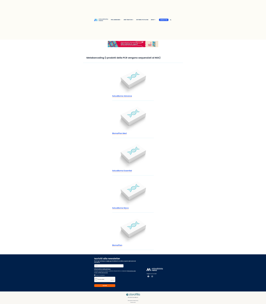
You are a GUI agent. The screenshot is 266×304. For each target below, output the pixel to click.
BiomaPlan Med (119, 133)
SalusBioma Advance (122, 96)
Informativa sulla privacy (133, 300)
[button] (171, 20)
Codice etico (133, 302)
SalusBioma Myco (120, 208)
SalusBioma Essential (122, 170)
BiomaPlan (117, 245)
